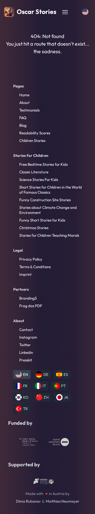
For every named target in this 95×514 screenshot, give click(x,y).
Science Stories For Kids (38, 179)
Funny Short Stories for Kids (42, 220)
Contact (26, 329)
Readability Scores (34, 133)
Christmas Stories (33, 227)
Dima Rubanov (28, 501)
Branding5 (28, 298)
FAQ (22, 117)
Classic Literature (33, 172)
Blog (23, 125)
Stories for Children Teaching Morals (49, 235)
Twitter (25, 344)
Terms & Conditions (35, 266)
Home (24, 95)
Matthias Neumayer (62, 501)
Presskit (25, 360)
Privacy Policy (30, 259)
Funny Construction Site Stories (45, 199)
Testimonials (29, 110)
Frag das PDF (30, 305)
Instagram (28, 337)
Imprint (25, 274)
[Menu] (65, 12)
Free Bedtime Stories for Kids (43, 164)
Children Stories (32, 140)
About (24, 102)
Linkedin (26, 352)
